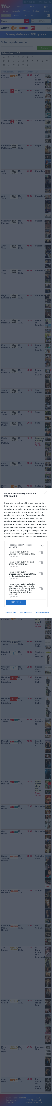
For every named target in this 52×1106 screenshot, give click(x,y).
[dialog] (26, 553)
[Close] (46, 494)
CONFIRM (16, 602)
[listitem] (26, 546)
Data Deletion (9, 612)
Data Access (26, 612)
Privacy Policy (42, 612)
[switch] (41, 552)
